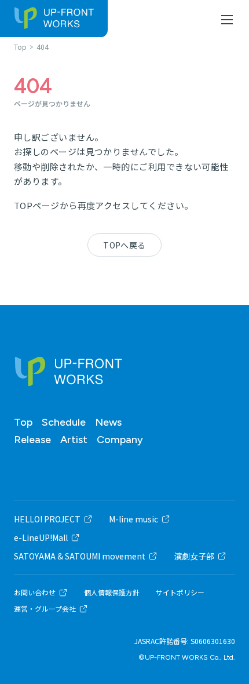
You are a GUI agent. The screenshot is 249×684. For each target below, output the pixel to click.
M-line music (133, 519)
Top (23, 422)
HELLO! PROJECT (47, 519)
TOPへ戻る (124, 245)
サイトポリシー (180, 592)
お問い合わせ (35, 592)
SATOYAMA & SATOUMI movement (79, 556)
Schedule (64, 422)
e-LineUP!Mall (41, 537)
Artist (73, 439)
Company (120, 439)
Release (32, 439)
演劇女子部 (194, 556)
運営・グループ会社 (45, 608)
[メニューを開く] (227, 19)
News (108, 422)
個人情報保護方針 (112, 592)
